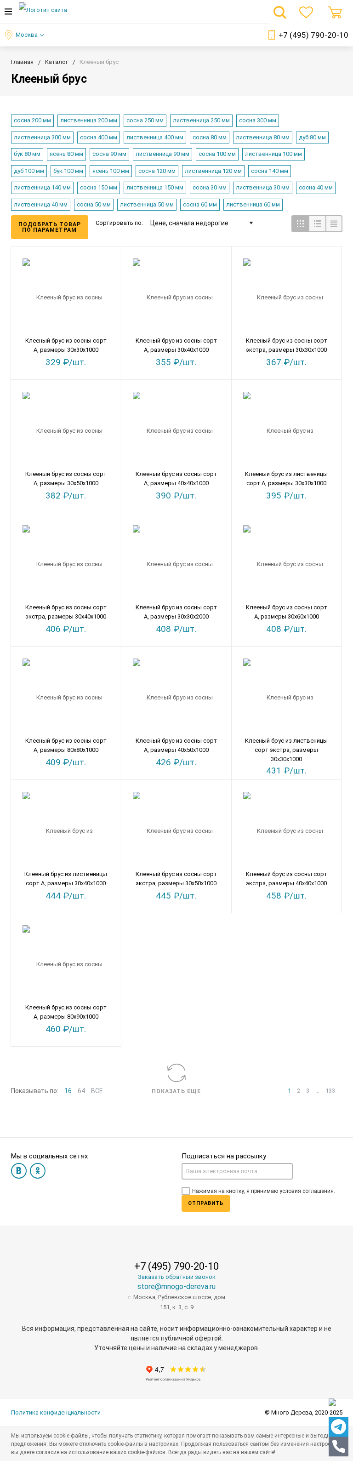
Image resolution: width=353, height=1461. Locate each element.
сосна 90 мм (109, 153)
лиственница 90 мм (162, 153)
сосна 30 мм (210, 187)
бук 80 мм (27, 153)
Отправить (206, 1203)
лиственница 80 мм (263, 137)
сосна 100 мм (217, 153)
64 (81, 1090)
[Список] (316, 223)
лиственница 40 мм (41, 204)
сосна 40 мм (316, 187)
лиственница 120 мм (213, 170)
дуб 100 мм (29, 170)
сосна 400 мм (98, 137)
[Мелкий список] (333, 223)
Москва (26, 34)
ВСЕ (97, 1090)
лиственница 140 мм (42, 187)
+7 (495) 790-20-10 (313, 35)
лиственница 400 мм (154, 137)
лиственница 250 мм (201, 120)
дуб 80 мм (312, 137)
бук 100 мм (68, 170)
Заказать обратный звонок (177, 1276)
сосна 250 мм (145, 120)
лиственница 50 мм (147, 204)
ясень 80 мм (66, 153)
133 (330, 1090)
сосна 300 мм (257, 120)
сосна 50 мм (94, 204)
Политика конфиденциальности (56, 1412)
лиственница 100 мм (273, 153)
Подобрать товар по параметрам (49, 227)
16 (68, 1090)
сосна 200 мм (32, 120)
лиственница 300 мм (42, 137)
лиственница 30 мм (263, 187)
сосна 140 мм (269, 170)
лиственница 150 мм (154, 187)
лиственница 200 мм (88, 120)
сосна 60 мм (200, 204)
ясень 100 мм (110, 170)
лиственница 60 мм (253, 204)
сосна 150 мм (98, 187)
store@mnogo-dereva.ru (176, 1286)
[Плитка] (299, 223)
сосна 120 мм (157, 170)
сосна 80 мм (210, 137)
